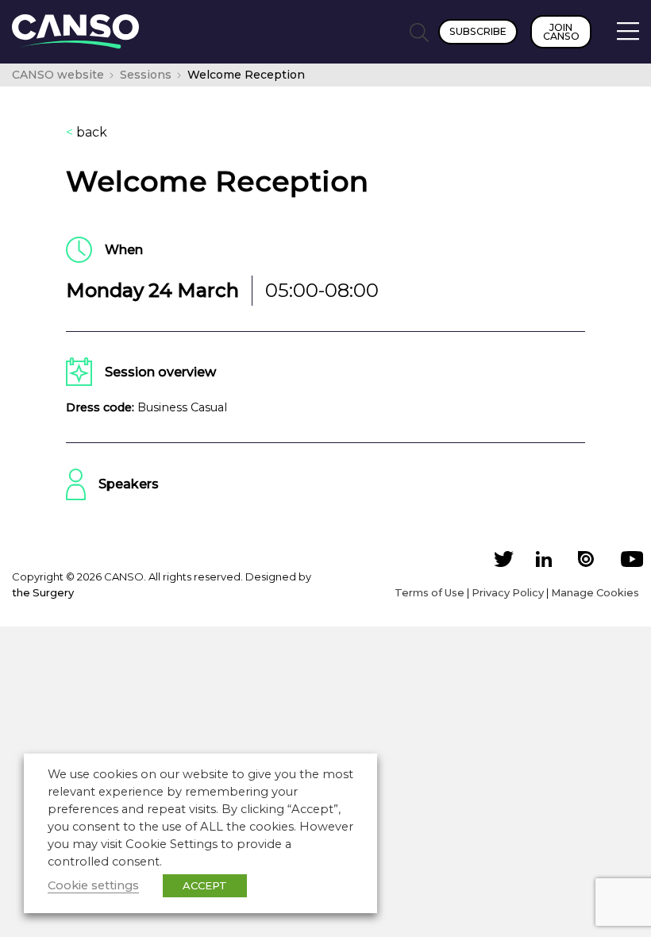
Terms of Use (429, 592)
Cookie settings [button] (93, 885)
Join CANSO (561, 31)
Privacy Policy (508, 592)
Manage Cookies (595, 592)
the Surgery (43, 592)
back (86, 132)
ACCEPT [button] (205, 885)
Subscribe (478, 31)
